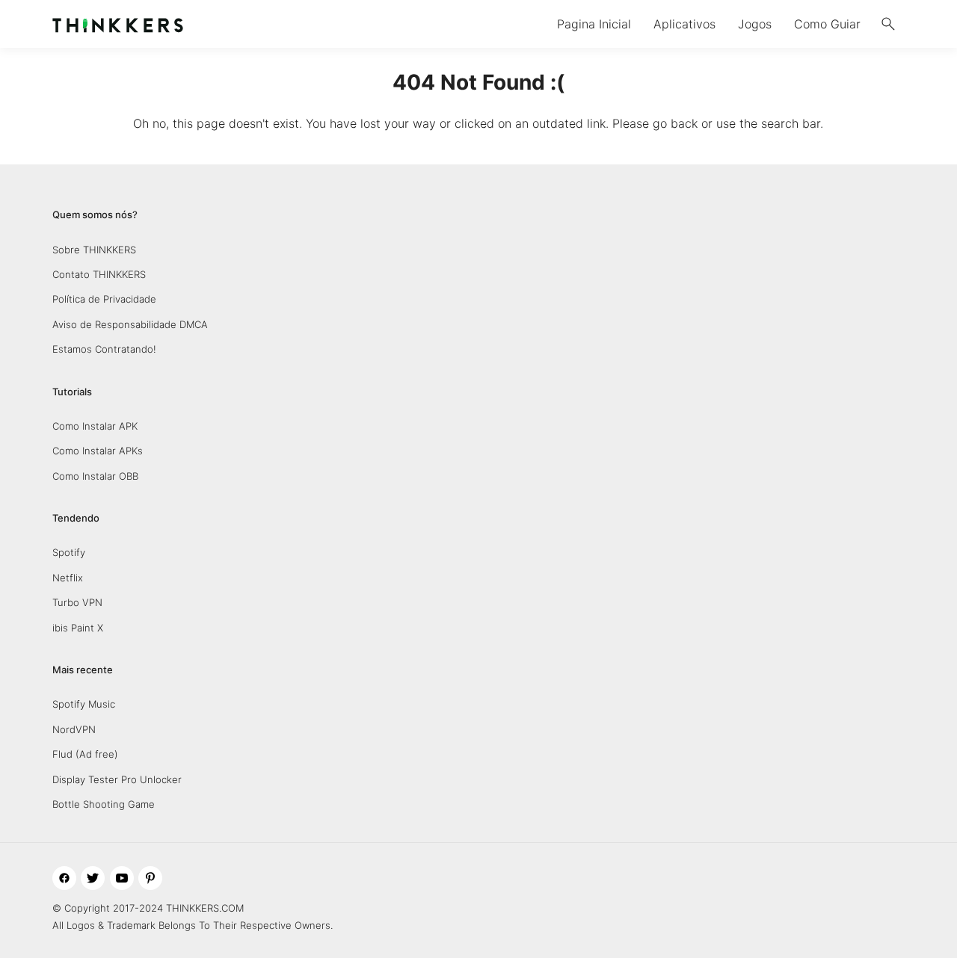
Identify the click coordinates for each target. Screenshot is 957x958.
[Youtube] (122, 878)
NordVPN (74, 729)
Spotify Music (83, 704)
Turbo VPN (77, 602)
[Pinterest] (150, 878)
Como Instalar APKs (97, 451)
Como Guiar (827, 23)
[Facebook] (64, 878)
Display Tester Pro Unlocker (117, 779)
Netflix (67, 578)
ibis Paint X (77, 628)
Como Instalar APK (95, 426)
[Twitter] (93, 878)
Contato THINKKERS (99, 274)
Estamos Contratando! (104, 349)
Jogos (755, 23)
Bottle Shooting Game (103, 804)
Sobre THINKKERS (94, 250)
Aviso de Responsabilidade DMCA (130, 324)
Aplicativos (684, 23)
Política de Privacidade (104, 299)
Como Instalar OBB (95, 476)
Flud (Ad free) (85, 754)
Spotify (68, 552)
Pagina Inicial (594, 23)
